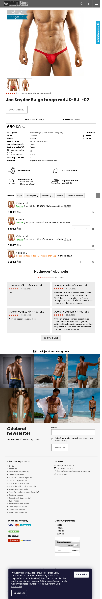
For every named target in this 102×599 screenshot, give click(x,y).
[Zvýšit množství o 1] (87, 212)
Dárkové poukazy (16, 474)
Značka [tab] (60, 195)
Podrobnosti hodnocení (39, 93)
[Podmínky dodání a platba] (19, 528)
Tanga (32, 144)
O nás (11, 466)
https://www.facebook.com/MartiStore (74, 471)
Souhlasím (81, 574)
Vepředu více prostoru (39, 141)
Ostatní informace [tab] (75, 195)
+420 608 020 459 (65, 468)
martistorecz (62, 474)
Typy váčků (14, 501)
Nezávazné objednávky (19, 471)
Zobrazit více (51, 338)
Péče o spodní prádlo (18, 507)
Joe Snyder (75, 119)
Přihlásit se (60, 447)
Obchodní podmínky (18, 480)
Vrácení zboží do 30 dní (19, 483)
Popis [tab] (19, 195)
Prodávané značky (17, 509)
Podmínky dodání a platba (20, 477)
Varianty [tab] (10, 195)
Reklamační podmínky (18, 489)
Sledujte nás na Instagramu (53, 351)
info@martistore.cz (65, 465)
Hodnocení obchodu (51, 271)
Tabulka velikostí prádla (19, 504)
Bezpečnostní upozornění (20, 498)
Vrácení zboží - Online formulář (22, 486)
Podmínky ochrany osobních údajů (24, 492)
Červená (33, 135)
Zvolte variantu (16, 110)
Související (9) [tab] (32, 195)
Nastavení (19, 593)
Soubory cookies (16, 495)
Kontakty (13, 469)
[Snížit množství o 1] (75, 212)
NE (31, 151)
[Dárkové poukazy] (67, 546)
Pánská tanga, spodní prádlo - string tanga (47, 133)
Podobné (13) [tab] (47, 195)
